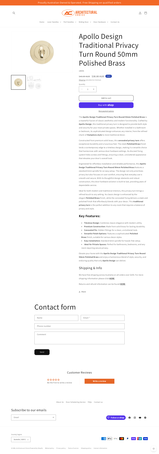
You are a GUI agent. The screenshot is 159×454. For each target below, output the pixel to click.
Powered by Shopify (36, 448)
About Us (60, 402)
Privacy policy (61, 448)
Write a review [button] (99, 381)
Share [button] (83, 292)
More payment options (106, 111)
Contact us (98, 402)
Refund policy (49, 448)
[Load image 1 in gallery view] (18, 82)
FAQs (90, 402)
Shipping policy (86, 448)
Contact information (100, 448)
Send (42, 352)
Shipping (82, 80)
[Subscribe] (53, 417)
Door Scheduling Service (75, 402)
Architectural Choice (23, 448)
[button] (14, 13)
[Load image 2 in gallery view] (34, 82)
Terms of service (73, 448)
